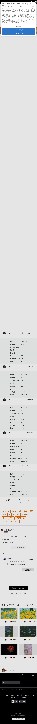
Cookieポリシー (15, 21)
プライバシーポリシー (19, 22)
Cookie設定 (18, 26)
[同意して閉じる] (36, 2)
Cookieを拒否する (18, 30)
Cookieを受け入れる (18, 33)
